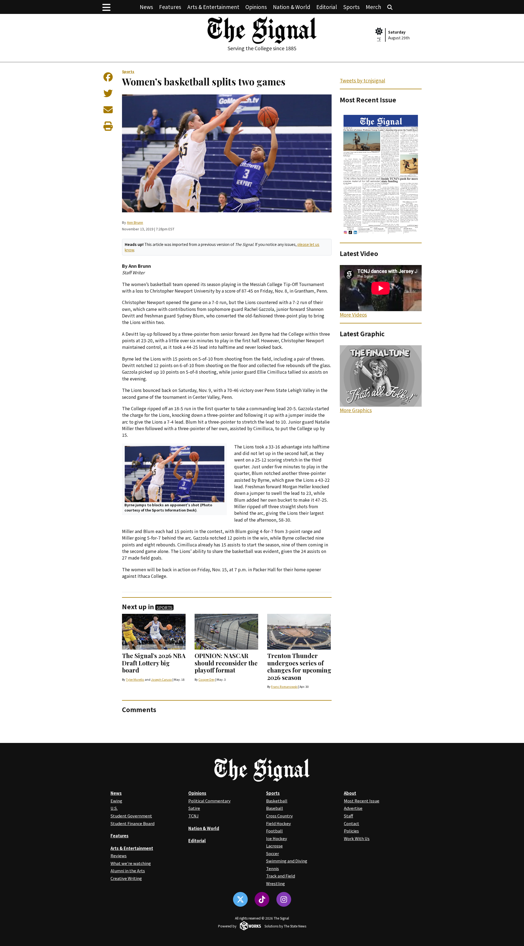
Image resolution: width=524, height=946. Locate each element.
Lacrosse (274, 846)
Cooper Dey (206, 679)
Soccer (272, 853)
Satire (194, 808)
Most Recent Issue (361, 801)
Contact (351, 823)
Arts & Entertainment (213, 6)
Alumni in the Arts (128, 870)
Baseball (274, 808)
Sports (351, 6)
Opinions (256, 6)
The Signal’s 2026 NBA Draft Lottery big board (154, 663)
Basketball (276, 801)
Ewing (116, 801)
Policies (351, 831)
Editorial (326, 6)
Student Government (131, 816)
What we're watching (131, 863)
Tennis (272, 868)
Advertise (353, 808)
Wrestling (275, 883)
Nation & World (291, 6)
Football (274, 831)
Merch (373, 6)
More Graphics (356, 410)
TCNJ (193, 816)
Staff (348, 816)
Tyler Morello (135, 679)
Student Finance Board (132, 823)
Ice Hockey (276, 838)
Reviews (119, 855)
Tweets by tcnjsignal (362, 80)
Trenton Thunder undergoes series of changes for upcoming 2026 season (299, 666)
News (146, 6)
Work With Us (357, 838)
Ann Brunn (135, 222)
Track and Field (280, 876)
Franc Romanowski (284, 687)
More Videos (353, 314)
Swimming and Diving (286, 861)
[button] (106, 7)
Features (170, 6)
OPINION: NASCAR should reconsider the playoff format (226, 663)
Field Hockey (278, 823)
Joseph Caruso (161, 679)
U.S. (114, 808)
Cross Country (279, 816)
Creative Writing (126, 878)
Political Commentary (209, 801)
